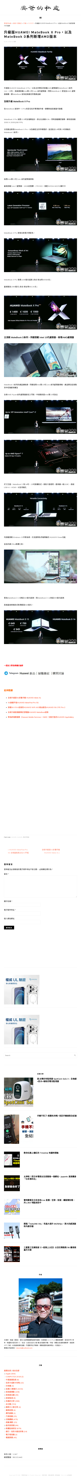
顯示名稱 (8, 901)
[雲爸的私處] (40, 11)
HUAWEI (13, 837)
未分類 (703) (11, 1404)
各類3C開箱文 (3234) (14, 1389)
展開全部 (7, 1371)
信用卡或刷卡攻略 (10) (15, 1383)
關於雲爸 (44, 1475)
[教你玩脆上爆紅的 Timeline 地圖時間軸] (12, 1160)
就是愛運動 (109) (13, 1392)
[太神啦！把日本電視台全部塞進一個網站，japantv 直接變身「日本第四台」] (12, 1183)
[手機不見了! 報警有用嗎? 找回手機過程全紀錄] (18, 1130)
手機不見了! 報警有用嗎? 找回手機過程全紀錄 (57, 1116)
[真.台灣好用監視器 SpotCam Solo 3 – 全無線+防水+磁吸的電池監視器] (18, 1093)
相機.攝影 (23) (11, 1422)
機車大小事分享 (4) (13, 1407)
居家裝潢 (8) (11, 1398)
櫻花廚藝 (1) (11, 1413)
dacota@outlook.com (24, 1348)
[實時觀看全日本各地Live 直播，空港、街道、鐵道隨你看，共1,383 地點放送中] (12, 1207)
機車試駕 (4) (11, 1410)
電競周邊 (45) (11, 1437)
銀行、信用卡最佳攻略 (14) (16, 1431)
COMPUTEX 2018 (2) (15, 1377)
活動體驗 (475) (12, 1419)
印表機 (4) (10, 1386)
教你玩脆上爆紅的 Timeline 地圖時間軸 (41, 1153)
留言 (6, 874)
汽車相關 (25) (11, 1416)
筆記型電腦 (26, 837)
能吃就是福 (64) (12, 1425)
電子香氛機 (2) (11, 1434)
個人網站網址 (9, 918)
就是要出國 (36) (12, 1395)
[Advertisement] (40, 743)
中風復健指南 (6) (12, 1380)
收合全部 (15, 1371)
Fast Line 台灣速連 (66, 1475)
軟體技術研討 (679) (13, 1428)
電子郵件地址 (10, 910)
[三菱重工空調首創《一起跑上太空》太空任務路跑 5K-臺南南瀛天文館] (12, 1254)
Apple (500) (11, 1374)
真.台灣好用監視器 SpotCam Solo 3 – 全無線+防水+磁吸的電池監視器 (57, 1080)
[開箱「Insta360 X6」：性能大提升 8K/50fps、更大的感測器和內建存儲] (12, 1231)
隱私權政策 (51, 1475)
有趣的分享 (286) (13, 1401)
